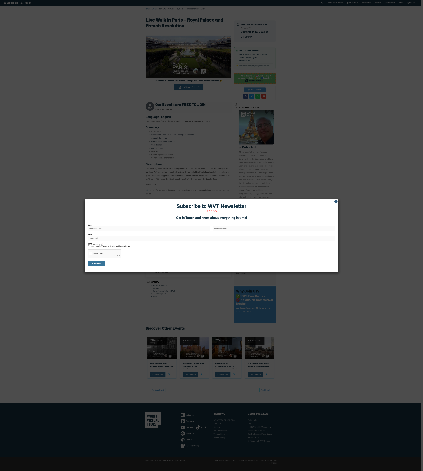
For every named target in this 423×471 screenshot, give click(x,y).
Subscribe (96, 264)
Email (90, 235)
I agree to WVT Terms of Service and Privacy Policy (110, 246)
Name (91, 225)
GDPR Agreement (95, 244)
